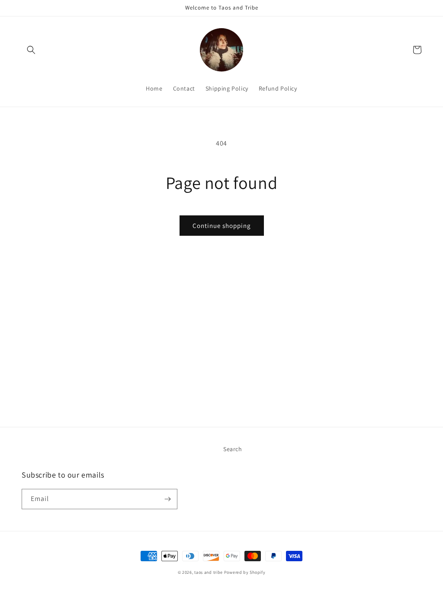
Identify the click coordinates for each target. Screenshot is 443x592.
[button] (31, 49)
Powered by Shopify (245, 572)
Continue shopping (222, 225)
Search (232, 449)
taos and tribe (208, 572)
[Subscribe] (167, 499)
